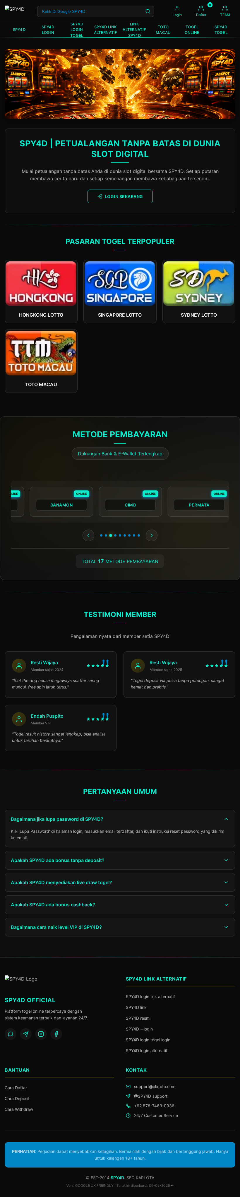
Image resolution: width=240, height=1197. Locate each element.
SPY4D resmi (138, 1018)
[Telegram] (26, 1034)
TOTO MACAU (163, 30)
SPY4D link (136, 1007)
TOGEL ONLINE (192, 30)
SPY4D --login (139, 1028)
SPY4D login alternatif (146, 1050)
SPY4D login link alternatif (150, 996)
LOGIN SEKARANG (124, 196)
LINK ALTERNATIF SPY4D (134, 30)
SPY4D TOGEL (221, 30)
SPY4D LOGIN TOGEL (76, 30)
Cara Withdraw (19, 1109)
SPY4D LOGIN (48, 30)
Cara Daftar (16, 1087)
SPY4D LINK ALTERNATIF (105, 30)
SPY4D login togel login (148, 1039)
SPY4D (19, 29)
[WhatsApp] (10, 1034)
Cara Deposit (17, 1098)
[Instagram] (41, 1034)
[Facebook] (56, 1034)
